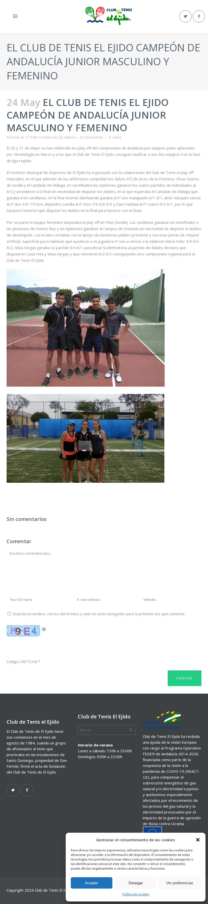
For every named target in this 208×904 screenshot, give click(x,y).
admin (70, 137)
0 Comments (91, 137)
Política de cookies (135, 894)
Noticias (50, 137)
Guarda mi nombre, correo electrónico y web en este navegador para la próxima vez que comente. (99, 613)
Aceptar (91, 883)
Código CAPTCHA (22, 661)
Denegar (136, 883)
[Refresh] (44, 628)
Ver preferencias (179, 883)
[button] (197, 839)
